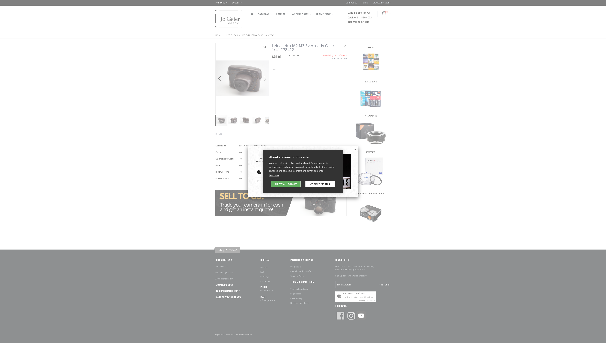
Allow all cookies (286, 184)
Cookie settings (320, 184)
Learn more (274, 175)
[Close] (355, 149)
